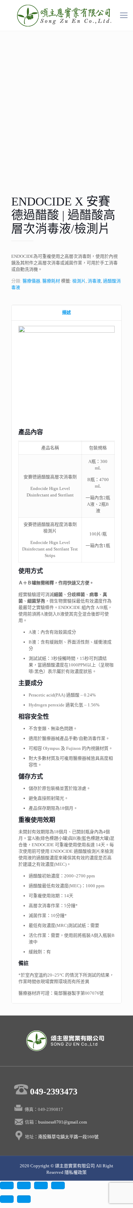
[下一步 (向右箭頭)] (24, 1199)
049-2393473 (53, 1092)
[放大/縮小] (58, 1185)
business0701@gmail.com (63, 1122)
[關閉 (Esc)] (7, 1185)
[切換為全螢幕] (41, 1185)
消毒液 (94, 280)
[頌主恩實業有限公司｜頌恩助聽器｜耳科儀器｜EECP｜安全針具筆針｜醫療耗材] (66, 15)
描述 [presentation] (66, 312)
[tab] (66, 312)
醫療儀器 (31, 280)
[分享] (24, 1185)
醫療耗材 (51, 280)
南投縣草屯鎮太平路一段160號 (68, 1136)
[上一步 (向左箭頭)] (7, 1199)
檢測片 (79, 280)
